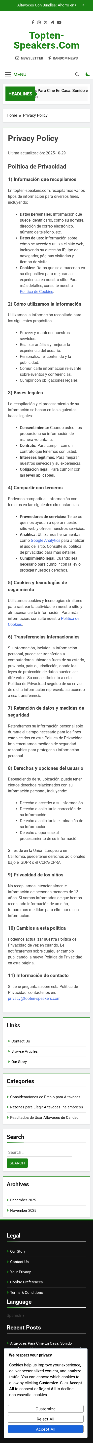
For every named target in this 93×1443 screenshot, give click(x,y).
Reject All (45, 1418)
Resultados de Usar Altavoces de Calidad (44, 1117)
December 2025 (23, 1200)
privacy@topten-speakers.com (34, 998)
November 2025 (23, 1210)
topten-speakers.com (47, 40)
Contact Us (20, 1041)
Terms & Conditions (26, 1292)
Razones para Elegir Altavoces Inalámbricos (46, 1107)
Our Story (19, 1062)
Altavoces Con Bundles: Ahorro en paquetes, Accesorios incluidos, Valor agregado (42, 5)
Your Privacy (20, 1272)
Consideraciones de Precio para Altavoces (45, 1097)
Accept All (45, 1429)
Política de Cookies (36, 291)
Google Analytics (45, 540)
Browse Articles (24, 1051)
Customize (45, 1408)
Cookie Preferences (26, 1282)
